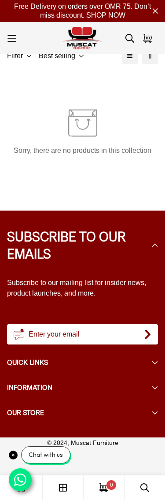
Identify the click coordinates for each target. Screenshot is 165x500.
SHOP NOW (105, 15)
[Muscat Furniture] (83, 38)
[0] (103, 487)
